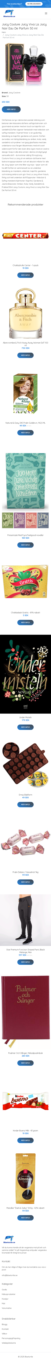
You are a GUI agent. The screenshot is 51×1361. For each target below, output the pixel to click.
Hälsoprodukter (8, 1294)
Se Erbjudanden (34, 4)
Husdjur (5, 1299)
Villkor (4, 1333)
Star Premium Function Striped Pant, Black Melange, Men (25, 951)
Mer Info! (11, 109)
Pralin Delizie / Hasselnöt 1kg (25, 872)
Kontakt (5, 1329)
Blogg (4, 1324)
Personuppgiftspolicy (11, 1338)
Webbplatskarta (9, 1343)
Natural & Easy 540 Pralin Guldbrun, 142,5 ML (25, 423)
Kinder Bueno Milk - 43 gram (25, 1130)
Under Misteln (25, 717)
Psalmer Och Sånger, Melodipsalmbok (25, 1053)
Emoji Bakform (25, 795)
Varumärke (7, 1308)
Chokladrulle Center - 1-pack (25, 265)
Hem (4, 32)
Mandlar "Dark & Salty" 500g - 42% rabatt (25, 1208)
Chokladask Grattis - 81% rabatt (25, 612)
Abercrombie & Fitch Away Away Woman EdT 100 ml (25, 344)
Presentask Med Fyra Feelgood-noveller (25, 535)
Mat (3, 1303)
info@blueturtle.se (9, 1275)
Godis (4, 1289)
